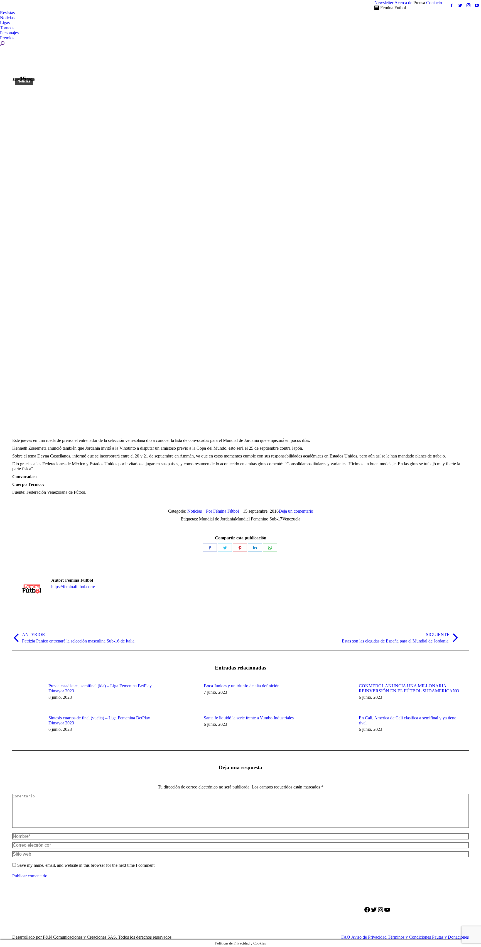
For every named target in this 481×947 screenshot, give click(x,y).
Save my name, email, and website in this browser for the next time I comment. (86, 865)
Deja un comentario (296, 511)
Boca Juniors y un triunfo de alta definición (241, 685)
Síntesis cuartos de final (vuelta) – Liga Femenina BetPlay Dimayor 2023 (99, 720)
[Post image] (27, 696)
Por (222, 511)
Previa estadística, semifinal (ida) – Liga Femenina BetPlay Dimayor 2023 (100, 688)
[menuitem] (383, 2)
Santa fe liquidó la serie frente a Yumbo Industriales (249, 717)
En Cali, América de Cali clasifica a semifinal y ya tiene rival (407, 720)
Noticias (24, 81)
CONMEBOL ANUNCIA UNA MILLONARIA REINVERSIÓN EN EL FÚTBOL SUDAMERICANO (409, 688)
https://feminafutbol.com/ (73, 586)
